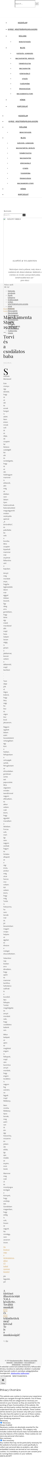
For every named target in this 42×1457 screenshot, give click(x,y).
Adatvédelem (18, 1363)
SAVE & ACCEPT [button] (6, 1456)
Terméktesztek (25, 64)
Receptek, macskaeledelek (14, 325)
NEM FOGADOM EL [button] (19, 1376)
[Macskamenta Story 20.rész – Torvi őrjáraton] (3, 1350)
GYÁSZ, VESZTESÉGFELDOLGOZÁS (22, 29)
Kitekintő (11, 308)
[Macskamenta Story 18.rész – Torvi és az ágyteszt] (3, 1358)
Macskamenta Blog (16, 1361)
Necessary (7, 1423)
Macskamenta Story (25, 94)
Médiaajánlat (16, 1365)
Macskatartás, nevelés (24, 58)
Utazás (25, 79)
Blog (22, 48)
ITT (5, 1310)
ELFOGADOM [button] (6, 1376)
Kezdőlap (22, 23)
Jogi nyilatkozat (29, 1363)
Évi (7, 1341)
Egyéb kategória (11, 296)
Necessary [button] (4, 1420)
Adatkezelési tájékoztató (20, 1373)
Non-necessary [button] (5, 1438)
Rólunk (23, 36)
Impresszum (26, 1365)
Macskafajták (25, 68)
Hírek (22, 100)
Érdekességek (25, 89)
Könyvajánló (25, 74)
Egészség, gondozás (25, 53)
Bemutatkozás (25, 42)
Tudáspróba (25, 84)
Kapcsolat (22, 106)
